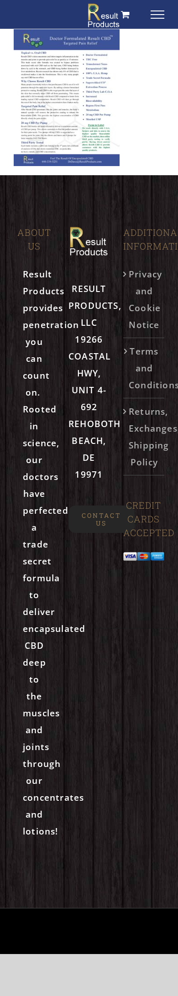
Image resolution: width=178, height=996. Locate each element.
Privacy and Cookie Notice (144, 299)
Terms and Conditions (144, 368)
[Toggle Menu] (158, 14)
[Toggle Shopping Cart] (125, 14)
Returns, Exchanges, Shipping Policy (144, 437)
